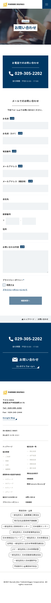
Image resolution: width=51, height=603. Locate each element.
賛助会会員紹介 (32, 473)
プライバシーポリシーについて (15, 290)
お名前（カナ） (10, 133)
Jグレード (9, 492)
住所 (5, 229)
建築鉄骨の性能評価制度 (12, 474)
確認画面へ (25, 301)
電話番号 (7, 151)
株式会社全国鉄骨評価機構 (25, 520)
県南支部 (33, 464)
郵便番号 (7, 214)
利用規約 (29, 502)
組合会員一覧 (32, 447)
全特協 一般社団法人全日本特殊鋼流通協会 (25, 543)
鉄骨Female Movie (35, 484)
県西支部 (33, 460)
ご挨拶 (7, 457)
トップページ (8, 447)
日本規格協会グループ (12, 538)
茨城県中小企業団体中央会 (25, 566)
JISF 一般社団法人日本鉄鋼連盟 (25, 549)
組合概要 (6, 452)
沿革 (7, 465)
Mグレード (9, 483)
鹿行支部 (33, 468)
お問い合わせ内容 (11, 247)
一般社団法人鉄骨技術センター (16, 526)
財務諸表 (30, 479)
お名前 (6, 118)
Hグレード (9, 479)
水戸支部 (33, 455)
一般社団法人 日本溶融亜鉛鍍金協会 (25, 555)
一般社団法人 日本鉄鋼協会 (37, 538)
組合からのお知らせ (10, 497)
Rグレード (9, 488)
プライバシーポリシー (11, 502)
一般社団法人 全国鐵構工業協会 (25, 515)
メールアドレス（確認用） (15, 181)
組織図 (7, 469)
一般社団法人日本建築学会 (25, 560)
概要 (7, 461)
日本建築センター (40, 526)
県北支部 (33, 451)
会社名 (6, 199)
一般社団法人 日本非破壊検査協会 (25, 532)
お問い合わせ (30, 497)
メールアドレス (10, 166)
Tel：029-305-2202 (12, 408)
